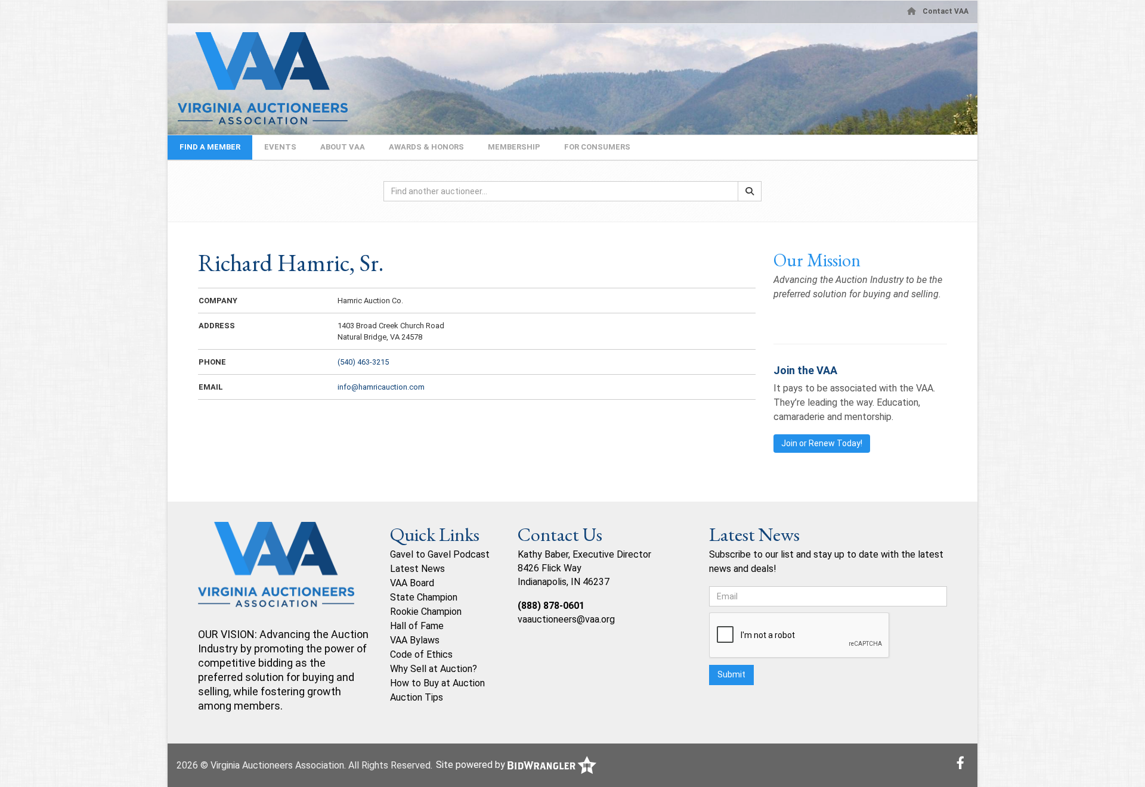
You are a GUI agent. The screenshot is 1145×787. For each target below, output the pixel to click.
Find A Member (210, 146)
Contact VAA (945, 11)
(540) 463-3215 (363, 361)
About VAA (342, 146)
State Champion (423, 597)
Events (280, 146)
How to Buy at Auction (437, 683)
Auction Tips (416, 697)
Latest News (417, 568)
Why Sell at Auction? (433, 668)
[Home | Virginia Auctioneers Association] (258, 78)
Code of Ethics (421, 654)
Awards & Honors (426, 146)
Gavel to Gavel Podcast (440, 554)
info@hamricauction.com (381, 386)
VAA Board (412, 583)
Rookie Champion (426, 611)
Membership (514, 146)
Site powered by (471, 764)
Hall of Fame (417, 626)
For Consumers (597, 146)
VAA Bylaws (415, 640)
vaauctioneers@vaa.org (566, 619)
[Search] (750, 191)
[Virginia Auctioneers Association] (276, 573)
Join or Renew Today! (821, 443)
